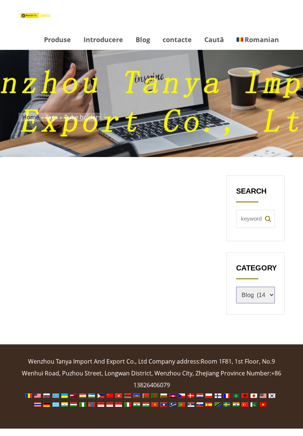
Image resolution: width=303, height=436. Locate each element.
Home (30, 117)
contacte (177, 39)
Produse (57, 39)
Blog (143, 39)
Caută (214, 39)
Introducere (103, 39)
